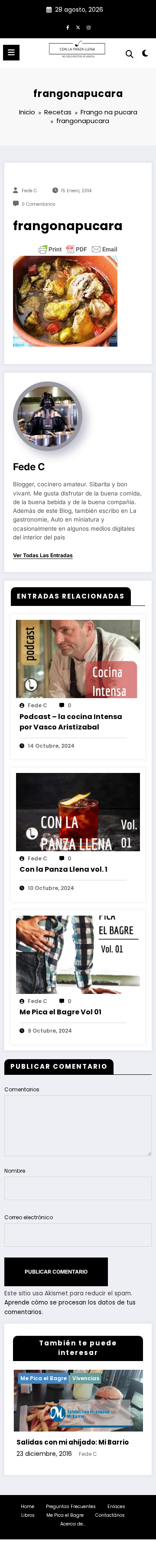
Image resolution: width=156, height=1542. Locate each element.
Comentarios (21, 1089)
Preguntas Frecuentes (71, 1506)
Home (27, 1506)
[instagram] (88, 27)
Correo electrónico (28, 1217)
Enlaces (116, 1506)
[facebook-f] (68, 27)
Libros (28, 1515)
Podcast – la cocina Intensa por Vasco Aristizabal (71, 722)
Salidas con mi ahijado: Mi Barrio (63, 1442)
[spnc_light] (145, 55)
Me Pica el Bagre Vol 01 (60, 1012)
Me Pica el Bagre (34, 1378)
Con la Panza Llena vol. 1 (63, 869)
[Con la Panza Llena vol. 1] (78, 811)
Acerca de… (72, 1524)
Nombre (14, 1170)
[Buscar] (130, 54)
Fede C (29, 190)
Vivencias (76, 1378)
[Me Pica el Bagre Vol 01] (78, 954)
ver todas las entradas (43, 555)
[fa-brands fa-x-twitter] (78, 27)
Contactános (110, 1515)
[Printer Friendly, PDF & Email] (78, 249)
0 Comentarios (38, 204)
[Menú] (11, 52)
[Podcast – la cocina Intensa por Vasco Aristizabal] (78, 658)
